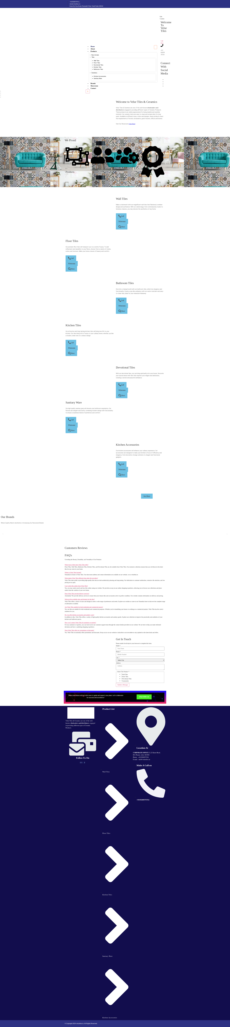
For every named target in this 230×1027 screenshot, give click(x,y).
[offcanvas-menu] (160, 10)
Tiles (92, 57)
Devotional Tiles (98, 65)
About (93, 49)
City (117, 657)
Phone (118, 651)
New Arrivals (95, 55)
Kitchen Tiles (97, 67)
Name (118, 645)
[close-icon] (160, 14)
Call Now (162, 42)
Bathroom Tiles (98, 69)
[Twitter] (84, 762)
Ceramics (94, 73)
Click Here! (132, 124)
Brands (93, 83)
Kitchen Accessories (100, 76)
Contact (93, 88)
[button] (3, 534)
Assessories (125, 681)
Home (93, 46)
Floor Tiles (97, 63)
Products (94, 51)
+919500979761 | (75, 2)
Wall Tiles (96, 60)
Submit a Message (122, 685)
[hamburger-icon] (155, 47)
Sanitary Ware (98, 78)
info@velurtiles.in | (75, 4)
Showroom (94, 86)
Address (118, 663)
